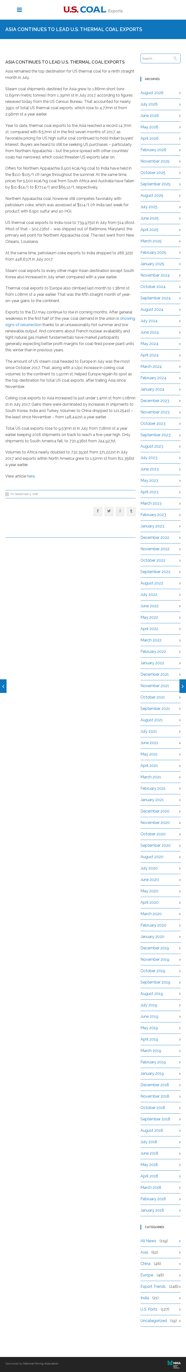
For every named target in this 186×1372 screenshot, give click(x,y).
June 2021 (149, 742)
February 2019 (153, 1062)
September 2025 (155, 184)
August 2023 (151, 446)
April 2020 (149, 902)
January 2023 (152, 526)
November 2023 (155, 412)
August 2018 (151, 1130)
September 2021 (155, 708)
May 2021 (149, 754)
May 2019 (149, 1028)
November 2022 (155, 549)
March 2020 (151, 914)
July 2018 (148, 1142)
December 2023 (154, 400)
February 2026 (153, 150)
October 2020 (153, 834)
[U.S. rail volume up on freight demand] (182, 686)
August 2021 (151, 720)
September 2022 (155, 571)
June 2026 (149, 115)
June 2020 (149, 879)
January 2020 (152, 936)
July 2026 (149, 104)
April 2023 (149, 492)
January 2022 (152, 663)
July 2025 (148, 207)
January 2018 (152, 1210)
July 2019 (148, 1005)
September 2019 (155, 982)
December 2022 (154, 537)
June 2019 (149, 1016)
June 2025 (149, 218)
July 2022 (148, 594)
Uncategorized (153, 1320)
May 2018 (149, 1164)
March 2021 (150, 777)
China (145, 1263)
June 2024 (149, 332)
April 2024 (149, 355)
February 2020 (153, 925)
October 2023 (152, 423)
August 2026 (151, 92)
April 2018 (149, 1176)
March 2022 (151, 640)
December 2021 (154, 674)
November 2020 (155, 822)
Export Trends (153, 1286)
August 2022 (151, 583)
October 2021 (152, 697)
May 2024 (149, 343)
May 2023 (149, 480)
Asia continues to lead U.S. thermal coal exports (65, 62)
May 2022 (149, 617)
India (144, 1298)
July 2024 (149, 321)
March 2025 (151, 241)
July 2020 (149, 868)
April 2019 (149, 1039)
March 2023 (151, 503)
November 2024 (155, 275)
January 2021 (152, 799)
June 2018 (149, 1153)
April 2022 (149, 628)
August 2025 (151, 195)
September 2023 (155, 435)
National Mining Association (40, 1363)
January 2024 (152, 389)
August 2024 (151, 309)
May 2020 (149, 891)
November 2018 (154, 1096)
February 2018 (153, 1199)
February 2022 (153, 651)
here (31, 476)
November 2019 (154, 959)
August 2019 (151, 993)
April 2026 (149, 138)
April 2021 (149, 765)
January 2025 (152, 264)
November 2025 (155, 161)
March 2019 (150, 1050)
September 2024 (155, 298)
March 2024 (151, 366)
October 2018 (152, 1107)
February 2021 (153, 788)
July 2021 (148, 731)
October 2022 (152, 560)
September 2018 (155, 1119)
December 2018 (154, 1085)
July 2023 (148, 457)
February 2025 (153, 252)
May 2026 (149, 127)
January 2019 (152, 1073)
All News (148, 1241)
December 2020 (155, 811)
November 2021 (154, 685)
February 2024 (153, 378)
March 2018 (150, 1187)
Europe (146, 1275)
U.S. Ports (148, 1309)
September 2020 (155, 845)
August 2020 (151, 856)
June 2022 (149, 606)
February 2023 (153, 514)
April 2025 (149, 229)
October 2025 (152, 172)
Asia (144, 1252)
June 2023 (149, 469)
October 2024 (153, 286)
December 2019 (154, 948)
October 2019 (152, 971)
